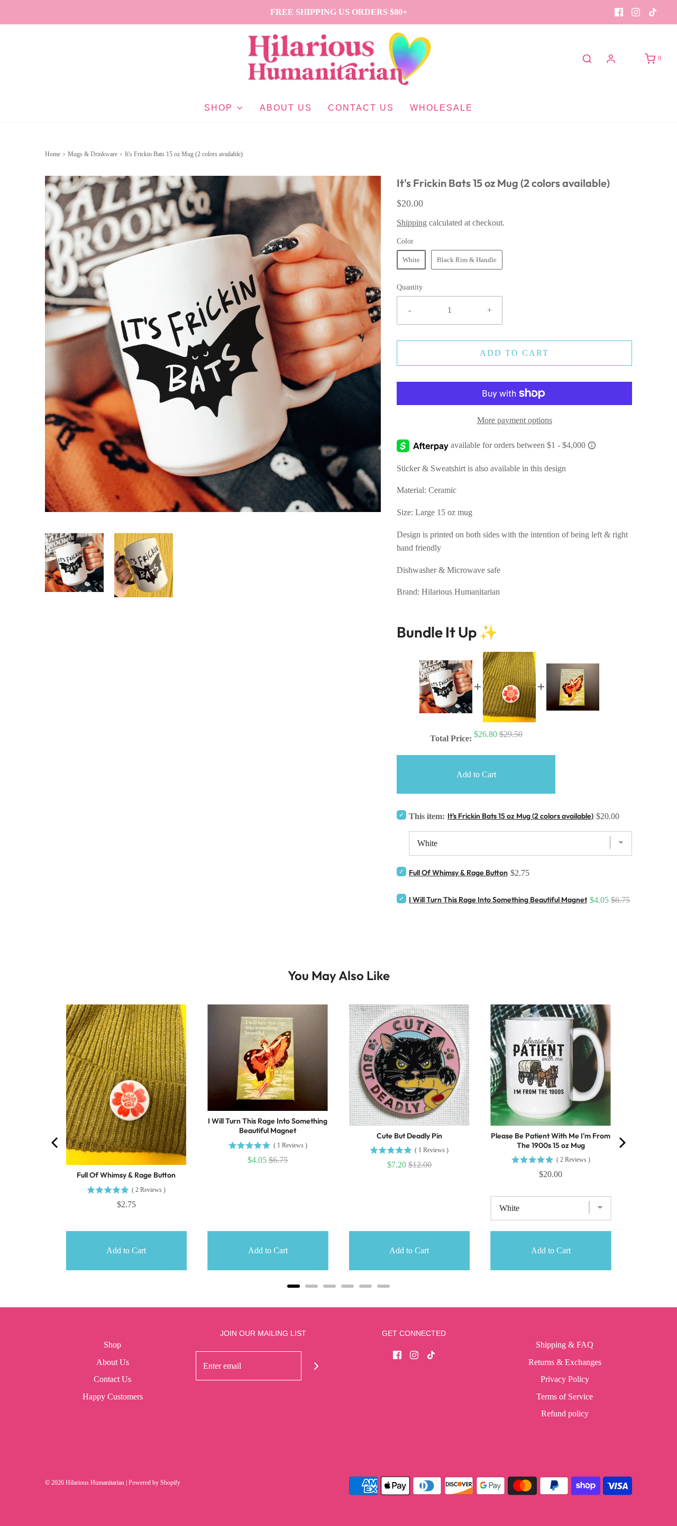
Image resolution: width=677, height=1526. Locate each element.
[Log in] (611, 58)
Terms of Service (564, 1396)
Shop (112, 1344)
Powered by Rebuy (338, 1300)
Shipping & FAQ (564, 1344)
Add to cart (514, 352)
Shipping (412, 222)
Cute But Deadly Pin (409, 1136)
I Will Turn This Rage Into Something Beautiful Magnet (498, 899)
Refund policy (565, 1413)
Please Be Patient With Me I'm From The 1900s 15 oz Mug (550, 1140)
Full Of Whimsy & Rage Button (458, 872)
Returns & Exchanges (564, 1362)
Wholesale (441, 107)
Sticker (409, 468)
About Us (286, 107)
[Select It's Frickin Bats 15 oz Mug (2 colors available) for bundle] (401, 815)
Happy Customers (113, 1396)
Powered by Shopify (154, 1482)
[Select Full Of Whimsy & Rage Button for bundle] (401, 871)
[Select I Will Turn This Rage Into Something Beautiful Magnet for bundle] (401, 898)
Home (52, 154)
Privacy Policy (565, 1379)
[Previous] (55, 1142)
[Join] (316, 1365)
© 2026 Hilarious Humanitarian (84, 1482)
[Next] (621, 1142)
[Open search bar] (587, 59)
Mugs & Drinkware (92, 154)
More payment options (514, 420)
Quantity (410, 287)
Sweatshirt (449, 468)
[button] (74, 562)
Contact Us (361, 107)
